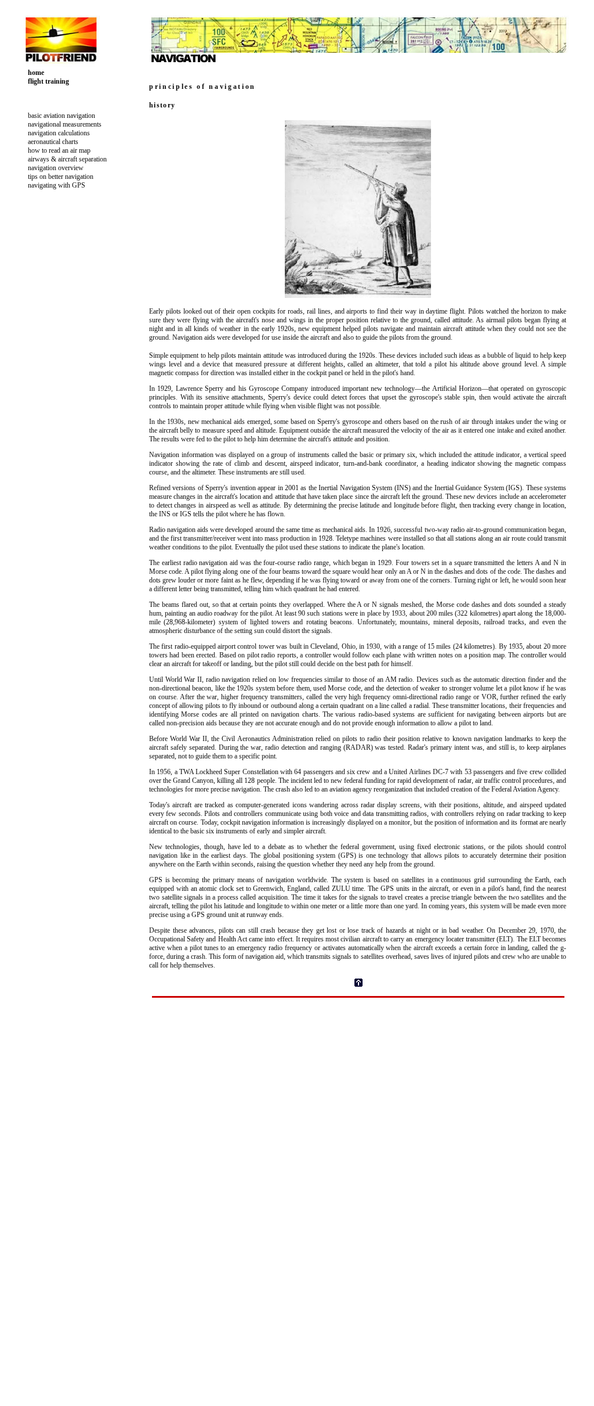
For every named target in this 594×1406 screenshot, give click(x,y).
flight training (47, 81)
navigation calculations (58, 133)
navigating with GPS (55, 185)
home (35, 73)
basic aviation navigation (60, 116)
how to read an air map (58, 150)
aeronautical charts (52, 142)
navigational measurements (64, 124)
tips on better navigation (59, 176)
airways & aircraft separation (66, 159)
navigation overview (55, 168)
